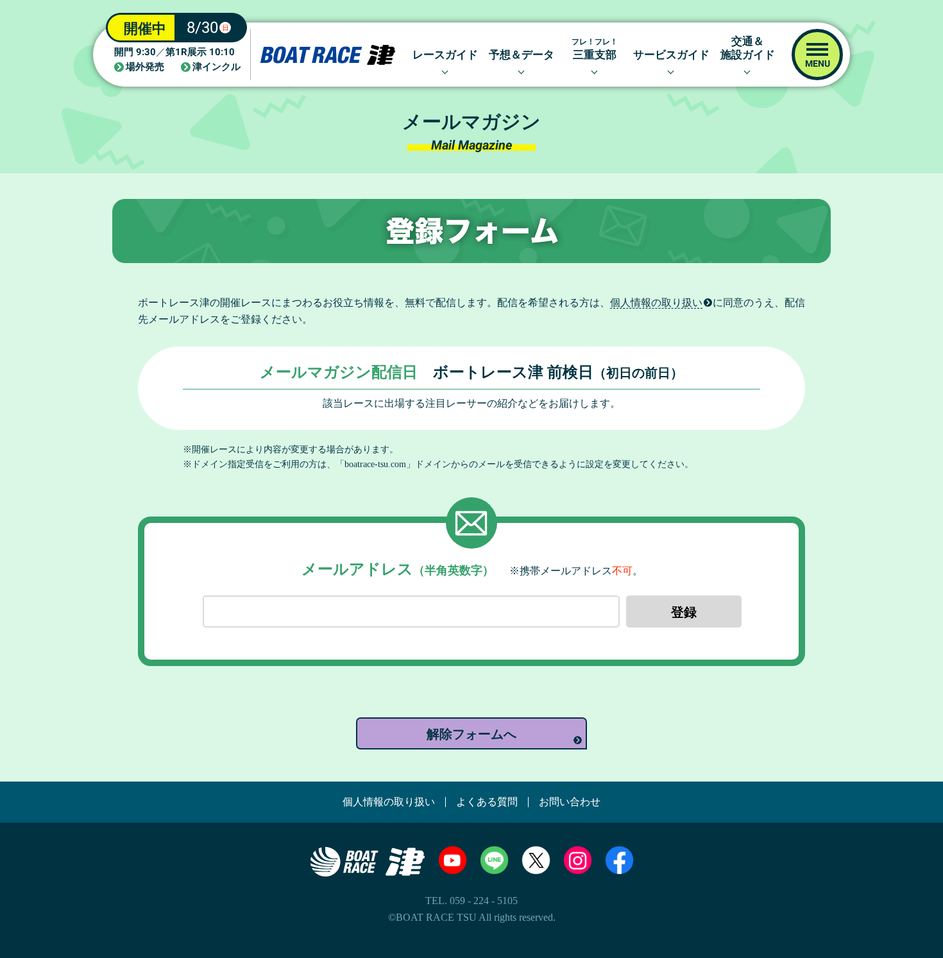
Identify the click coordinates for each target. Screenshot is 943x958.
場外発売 (145, 67)
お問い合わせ (569, 802)
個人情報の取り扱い (656, 302)
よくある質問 (487, 802)
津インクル (216, 67)
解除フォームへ (471, 734)
